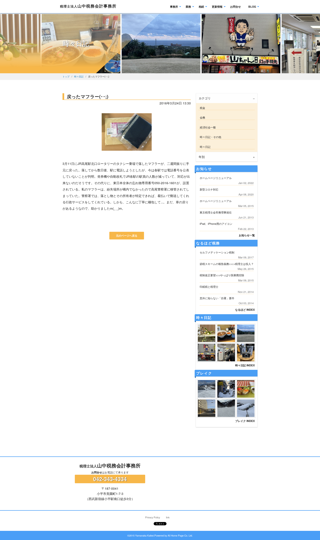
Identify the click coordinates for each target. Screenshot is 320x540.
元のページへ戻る (126, 235)
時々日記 (79, 76)
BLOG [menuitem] (252, 6)
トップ (66, 76)
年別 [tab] (202, 157)
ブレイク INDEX (245, 421)
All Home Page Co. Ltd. (180, 535)
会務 (201, 117)
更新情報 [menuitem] (217, 6)
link (168, 517)
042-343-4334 (110, 479)
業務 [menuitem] (188, 6)
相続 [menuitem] (201, 6)
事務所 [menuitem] (174, 6)
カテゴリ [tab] (205, 98)
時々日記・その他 (209, 137)
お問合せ (96, 472)
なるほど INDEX (245, 310)
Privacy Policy (152, 517)
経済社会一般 (207, 127)
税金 (201, 108)
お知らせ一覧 (247, 235)
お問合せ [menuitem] (235, 6)
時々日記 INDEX (245, 365)
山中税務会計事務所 (88, 6)
